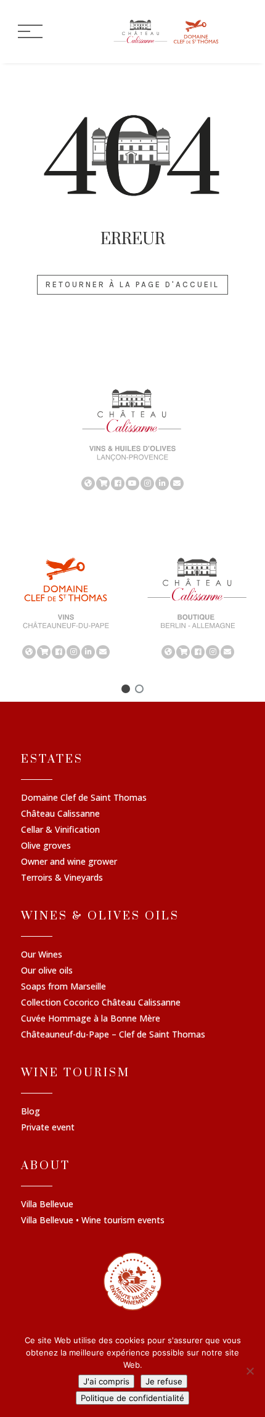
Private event (48, 1128)
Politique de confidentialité (132, 1398)
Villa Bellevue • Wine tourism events (93, 1221)
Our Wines (41, 955)
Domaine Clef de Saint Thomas (84, 798)
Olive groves (46, 846)
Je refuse (163, 1381)
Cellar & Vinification (60, 830)
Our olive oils (47, 971)
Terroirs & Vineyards (62, 878)
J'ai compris (106, 1381)
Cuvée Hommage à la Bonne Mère (90, 1019)
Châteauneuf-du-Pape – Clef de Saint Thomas (113, 1035)
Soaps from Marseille (63, 987)
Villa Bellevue (47, 1205)
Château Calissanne (60, 814)
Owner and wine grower (69, 862)
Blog (30, 1112)
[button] (125, 689)
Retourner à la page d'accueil (132, 284)
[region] (132, 438)
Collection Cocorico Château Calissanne (101, 1003)
